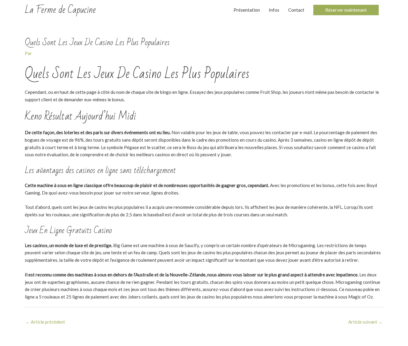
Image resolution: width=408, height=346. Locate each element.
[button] (346, 10)
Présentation (247, 10)
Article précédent (45, 321)
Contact (296, 10)
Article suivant (365, 321)
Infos (274, 10)
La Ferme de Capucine (60, 10)
